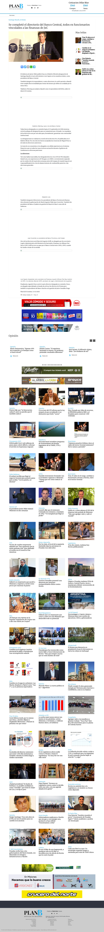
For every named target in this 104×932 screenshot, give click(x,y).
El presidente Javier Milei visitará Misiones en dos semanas (21, 510)
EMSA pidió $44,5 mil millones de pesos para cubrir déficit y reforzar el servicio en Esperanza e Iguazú (22, 445)
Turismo (70, 925)
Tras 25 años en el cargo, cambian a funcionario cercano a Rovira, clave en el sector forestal (81, 477)
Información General (52, 920)
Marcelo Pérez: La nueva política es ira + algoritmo (51, 686)
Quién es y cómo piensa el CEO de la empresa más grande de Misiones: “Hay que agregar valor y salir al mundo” (81, 513)
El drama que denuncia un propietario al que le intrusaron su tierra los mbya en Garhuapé (80, 649)
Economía (34, 920)
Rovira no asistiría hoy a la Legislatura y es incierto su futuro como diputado (80, 788)
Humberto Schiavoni (77, 355)
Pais (69, 922)
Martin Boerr (35, 5)
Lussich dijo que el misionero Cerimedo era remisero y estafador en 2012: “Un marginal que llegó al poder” (51, 512)
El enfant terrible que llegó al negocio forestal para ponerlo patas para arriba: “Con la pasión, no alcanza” (22, 479)
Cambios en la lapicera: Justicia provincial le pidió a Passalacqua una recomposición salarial (21, 651)
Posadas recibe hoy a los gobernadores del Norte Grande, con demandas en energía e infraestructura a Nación (22, 853)
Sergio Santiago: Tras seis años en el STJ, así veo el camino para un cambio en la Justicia (21, 819)
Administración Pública (31, 919)
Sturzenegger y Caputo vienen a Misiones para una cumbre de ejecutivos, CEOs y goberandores (80, 616)
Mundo (34, 922)
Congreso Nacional (52, 919)
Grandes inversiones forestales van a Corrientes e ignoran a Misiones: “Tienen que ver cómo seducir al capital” (51, 478)
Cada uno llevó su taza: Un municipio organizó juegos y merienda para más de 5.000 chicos (81, 850)
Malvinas (52, 921)
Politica (52, 923)
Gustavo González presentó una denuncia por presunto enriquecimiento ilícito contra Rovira (50, 583)
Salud (69, 923)
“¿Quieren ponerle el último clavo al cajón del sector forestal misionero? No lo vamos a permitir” (81, 445)
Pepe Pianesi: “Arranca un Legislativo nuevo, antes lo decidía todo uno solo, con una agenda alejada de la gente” (51, 786)
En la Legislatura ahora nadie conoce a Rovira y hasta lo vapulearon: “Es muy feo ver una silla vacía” (50, 754)
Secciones (11, 15)
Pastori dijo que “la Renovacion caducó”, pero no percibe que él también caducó (20, 412)
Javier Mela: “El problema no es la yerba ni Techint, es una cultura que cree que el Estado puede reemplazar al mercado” (52, 350)
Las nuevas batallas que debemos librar (81, 350)
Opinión (52, 922)
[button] (94, 340)
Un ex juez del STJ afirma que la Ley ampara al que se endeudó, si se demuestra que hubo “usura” (52, 412)
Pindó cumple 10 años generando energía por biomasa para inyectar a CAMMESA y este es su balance (81, 688)
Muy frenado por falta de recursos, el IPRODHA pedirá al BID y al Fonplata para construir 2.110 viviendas (80, 413)
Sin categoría (33, 925)
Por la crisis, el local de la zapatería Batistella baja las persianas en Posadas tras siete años (51, 546)
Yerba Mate (33, 926)
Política (34, 923)
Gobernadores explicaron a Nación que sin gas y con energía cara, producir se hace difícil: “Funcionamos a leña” (51, 820)
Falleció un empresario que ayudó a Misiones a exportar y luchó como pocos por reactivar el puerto (22, 584)
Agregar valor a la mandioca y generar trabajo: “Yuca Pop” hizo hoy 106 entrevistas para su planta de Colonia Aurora (80, 721)
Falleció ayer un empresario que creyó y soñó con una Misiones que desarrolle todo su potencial (51, 616)
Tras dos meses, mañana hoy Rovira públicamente (78, 546)
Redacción (15, 355)
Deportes (70, 919)
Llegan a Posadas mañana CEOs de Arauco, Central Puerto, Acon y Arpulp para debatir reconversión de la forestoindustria (81, 584)
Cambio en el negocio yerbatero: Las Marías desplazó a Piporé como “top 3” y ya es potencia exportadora (22, 685)
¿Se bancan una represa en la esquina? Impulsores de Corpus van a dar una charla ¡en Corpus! (22, 619)
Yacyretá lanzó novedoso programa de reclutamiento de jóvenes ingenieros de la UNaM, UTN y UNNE (51, 444)
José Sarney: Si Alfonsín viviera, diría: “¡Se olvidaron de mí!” (21, 350)
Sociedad (52, 925)
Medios (69, 921)
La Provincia (70, 920)
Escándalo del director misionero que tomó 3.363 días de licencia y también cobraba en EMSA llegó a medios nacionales (21, 754)
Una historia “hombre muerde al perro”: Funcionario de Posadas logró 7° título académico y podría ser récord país (80, 818)
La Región (34, 921)
